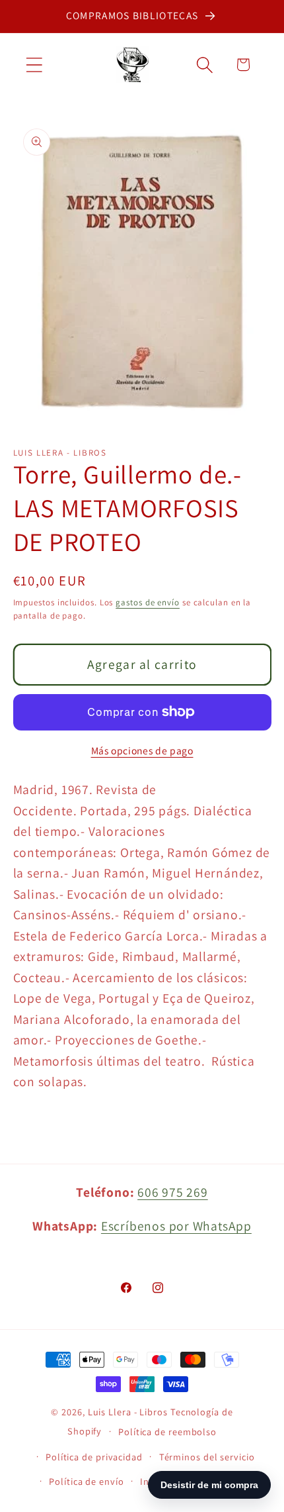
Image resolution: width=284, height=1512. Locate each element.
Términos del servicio (207, 1456)
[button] (34, 64)
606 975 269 (172, 1192)
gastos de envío (148, 602)
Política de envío (86, 1481)
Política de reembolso (167, 1431)
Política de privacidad (94, 1456)
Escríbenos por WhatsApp (176, 1226)
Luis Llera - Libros (128, 1411)
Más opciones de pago (142, 750)
